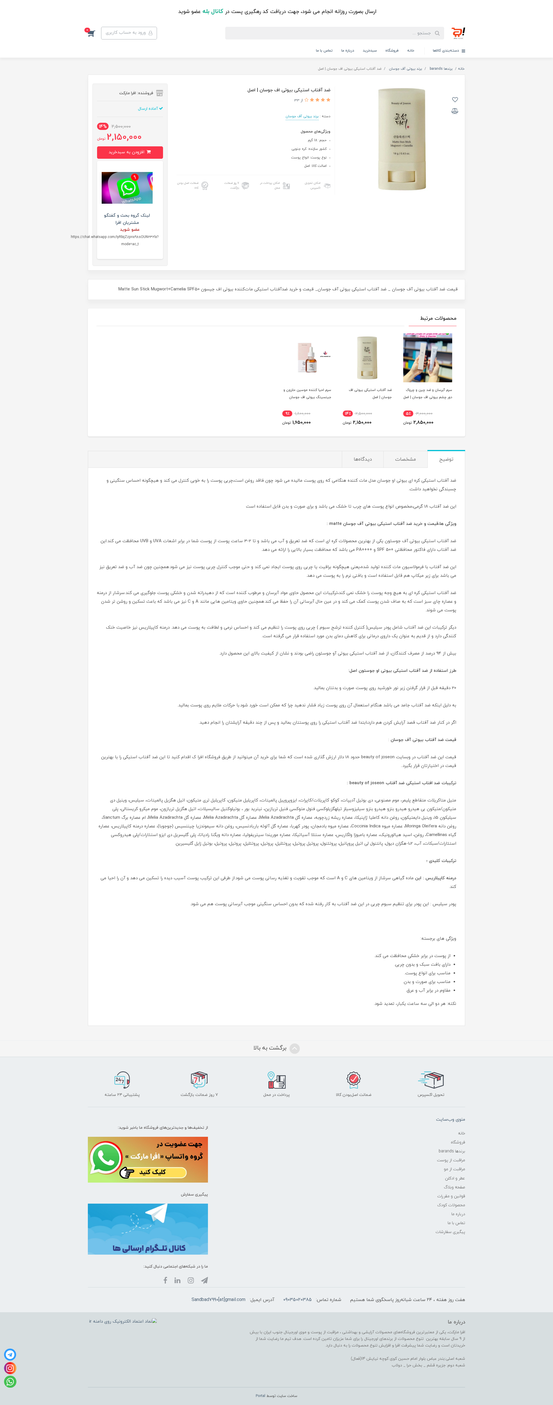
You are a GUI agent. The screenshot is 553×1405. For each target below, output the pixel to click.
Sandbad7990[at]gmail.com (218, 1300)
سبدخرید (370, 50)
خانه (410, 50)
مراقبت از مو (454, 1169)
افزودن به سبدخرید (127, 152)
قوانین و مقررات (451, 1196)
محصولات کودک (451, 1205)
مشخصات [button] (405, 459)
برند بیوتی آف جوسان (302, 116)
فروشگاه (392, 50)
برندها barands (452, 1151)
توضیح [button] (446, 459)
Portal (260, 1396)
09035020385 (297, 1300)
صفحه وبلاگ (454, 1187)
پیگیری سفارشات (450, 1232)
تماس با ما (324, 50)
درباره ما (347, 50)
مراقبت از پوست (451, 1160)
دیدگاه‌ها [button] (363, 459)
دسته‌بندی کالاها (446, 50)
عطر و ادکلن (455, 1178)
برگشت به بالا (270, 1048)
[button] (94, 33)
